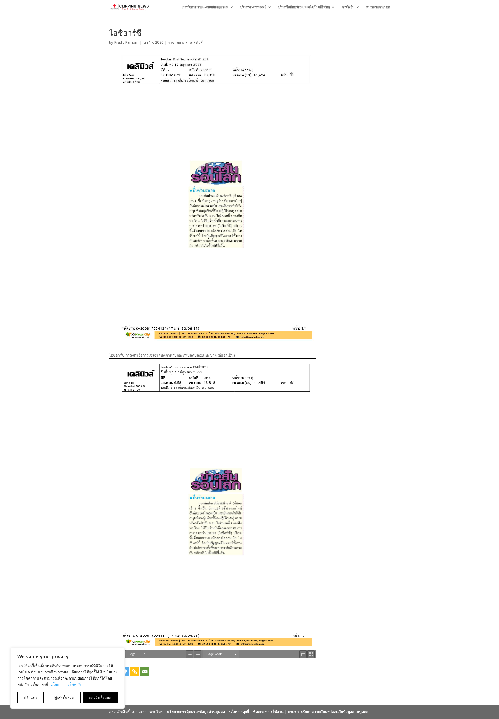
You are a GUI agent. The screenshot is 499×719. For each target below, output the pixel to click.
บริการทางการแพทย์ (253, 7)
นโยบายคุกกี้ (239, 711)
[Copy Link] (134, 671)
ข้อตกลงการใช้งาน (268, 711)
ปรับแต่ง (30, 697)
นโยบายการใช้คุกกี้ (65, 684)
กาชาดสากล (178, 42)
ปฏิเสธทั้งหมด (63, 697)
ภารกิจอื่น (348, 7)
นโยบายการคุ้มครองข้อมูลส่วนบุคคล (196, 711)
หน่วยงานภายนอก (378, 7)
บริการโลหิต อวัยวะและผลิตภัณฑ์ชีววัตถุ (304, 7)
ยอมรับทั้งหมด (100, 697)
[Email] (144, 671)
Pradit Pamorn (126, 42)
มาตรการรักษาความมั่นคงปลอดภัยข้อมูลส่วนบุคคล (328, 711)
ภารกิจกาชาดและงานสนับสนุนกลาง (205, 7)
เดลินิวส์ (196, 42)
